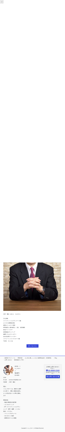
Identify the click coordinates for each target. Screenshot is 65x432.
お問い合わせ (8, 360)
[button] (32, 346)
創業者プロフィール (10, 358)
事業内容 (20, 358)
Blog (56, 358)
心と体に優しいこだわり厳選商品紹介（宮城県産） (38, 358)
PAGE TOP (61, 417)
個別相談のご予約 (19, 360)
